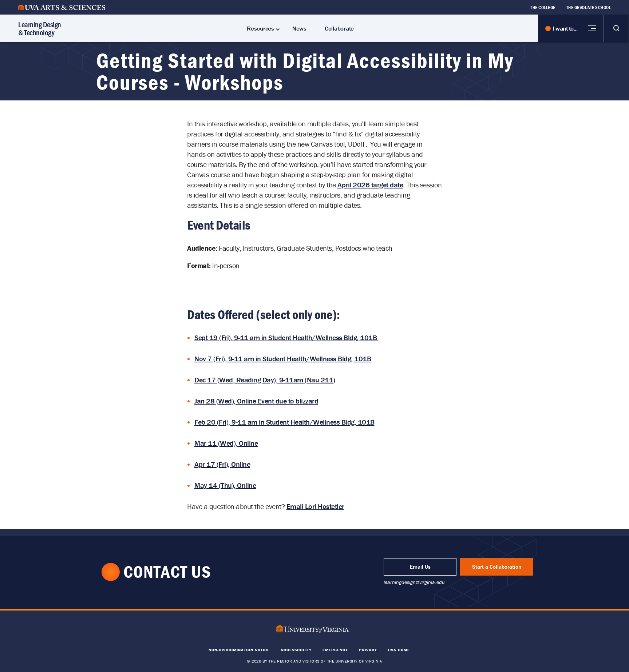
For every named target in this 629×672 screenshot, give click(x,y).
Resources (260, 28)
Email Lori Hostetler (315, 506)
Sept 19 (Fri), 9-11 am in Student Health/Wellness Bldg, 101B (286, 337)
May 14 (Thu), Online (225, 485)
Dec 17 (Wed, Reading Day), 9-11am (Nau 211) (264, 379)
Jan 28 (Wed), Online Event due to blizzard (256, 400)
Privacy (368, 649)
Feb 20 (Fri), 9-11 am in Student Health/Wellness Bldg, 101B (284, 421)
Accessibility (296, 649)
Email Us (420, 566)
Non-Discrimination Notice (239, 649)
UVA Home (399, 649)
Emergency (335, 649)
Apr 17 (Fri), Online (222, 464)
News (299, 28)
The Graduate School (588, 7)
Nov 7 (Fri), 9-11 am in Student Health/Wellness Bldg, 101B (282, 358)
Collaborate (339, 28)
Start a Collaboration (496, 566)
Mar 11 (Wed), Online (226, 443)
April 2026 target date (370, 184)
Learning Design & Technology (39, 28)
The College (542, 7)
